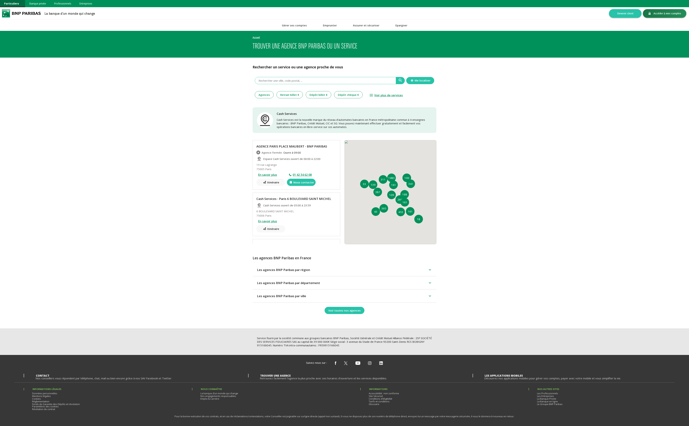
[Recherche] (400, 80)
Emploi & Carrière (209, 398)
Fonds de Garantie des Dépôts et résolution (56, 404)
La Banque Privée (546, 398)
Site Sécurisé (376, 396)
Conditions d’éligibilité (380, 398)
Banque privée (37, 3)
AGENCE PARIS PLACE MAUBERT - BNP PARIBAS (291, 146)
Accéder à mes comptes (667, 13)
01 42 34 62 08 (302, 175)
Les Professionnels (547, 393)
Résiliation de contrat (43, 409)
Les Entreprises (545, 396)
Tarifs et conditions (379, 401)
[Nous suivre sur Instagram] (369, 363)
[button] (383, 208)
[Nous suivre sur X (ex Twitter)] (346, 363)
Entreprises (85, 3)
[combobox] (325, 80)
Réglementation (40, 401)
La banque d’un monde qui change (219, 393)
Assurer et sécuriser (366, 25)
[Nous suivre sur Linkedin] (381, 363)
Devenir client (625, 13)
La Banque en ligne (547, 401)
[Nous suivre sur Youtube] (357, 363)
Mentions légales (41, 396)
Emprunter (330, 25)
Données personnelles (44, 393)
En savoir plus (267, 175)
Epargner (401, 25)
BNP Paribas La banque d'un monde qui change (21, 13)
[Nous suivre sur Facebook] (335, 363)
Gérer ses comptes (294, 25)
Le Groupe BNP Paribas (550, 404)
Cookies (36, 398)
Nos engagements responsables (218, 396)
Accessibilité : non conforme (384, 393)
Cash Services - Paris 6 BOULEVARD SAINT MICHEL (293, 199)
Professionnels (62, 3)
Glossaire (374, 404)
